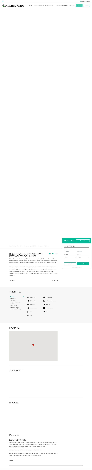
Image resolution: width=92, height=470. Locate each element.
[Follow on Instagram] (2, 1)
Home (30, 5)
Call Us (79, 5)
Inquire (70, 263)
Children (79, 254)
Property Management (62, 5)
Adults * (66, 254)
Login (87, 5)
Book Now (83, 263)
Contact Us (82, 240)
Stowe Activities (49, 5)
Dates (65, 249)
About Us (72, 5)
